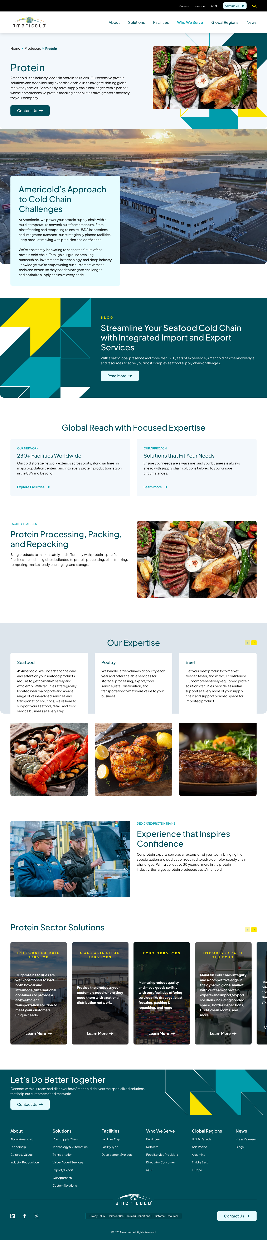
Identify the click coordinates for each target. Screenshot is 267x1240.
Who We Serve (190, 22)
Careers (184, 6)
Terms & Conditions (138, 1215)
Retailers (152, 1147)
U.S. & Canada (201, 1139)
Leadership (18, 1147)
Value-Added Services (68, 1162)
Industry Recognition (24, 1162)
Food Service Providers (162, 1154)
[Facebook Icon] (24, 1216)
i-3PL (214, 6)
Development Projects (117, 1154)
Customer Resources (166, 1215)
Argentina (198, 1154)
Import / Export (63, 1170)
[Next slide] (254, 642)
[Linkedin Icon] (12, 1216)
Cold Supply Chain (65, 1139)
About (114, 22)
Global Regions (224, 22)
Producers (153, 1139)
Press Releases (246, 1139)
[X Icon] (36, 1216)
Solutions (136, 22)
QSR (149, 1170)
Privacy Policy (97, 1215)
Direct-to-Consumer (160, 1162)
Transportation (62, 1154)
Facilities (161, 22)
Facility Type (110, 1147)
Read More (116, 375)
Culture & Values (21, 1154)
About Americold (21, 1139)
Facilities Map (111, 1139)
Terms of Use (116, 1215)
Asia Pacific (199, 1147)
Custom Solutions (65, 1185)
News (252, 22)
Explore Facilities (30, 487)
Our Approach (62, 1177)
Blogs (240, 1147)
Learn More (153, 487)
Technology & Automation (70, 1147)
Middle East (200, 1162)
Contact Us (232, 5)
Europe (197, 1170)
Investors (199, 6)
